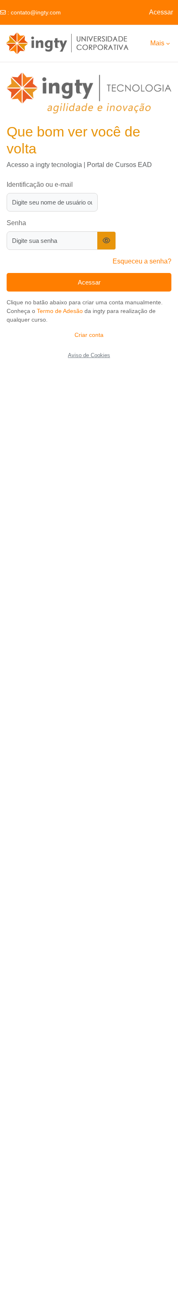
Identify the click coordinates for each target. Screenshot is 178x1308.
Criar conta (89, 335)
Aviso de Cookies (89, 355)
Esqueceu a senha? (142, 261)
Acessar (161, 12)
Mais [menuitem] (157, 43)
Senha (16, 222)
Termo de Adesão (60, 311)
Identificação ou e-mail (40, 184)
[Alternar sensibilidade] (106, 240)
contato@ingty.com (36, 12)
